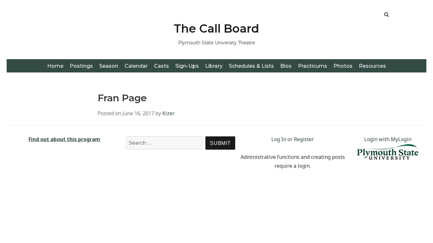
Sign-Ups (187, 66)
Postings (81, 66)
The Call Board (216, 28)
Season (108, 66)
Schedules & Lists (251, 66)
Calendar (136, 66)
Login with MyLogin (387, 139)
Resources (372, 66)
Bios (286, 66)
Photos (342, 66)
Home (55, 66)
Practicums (312, 66)
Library (214, 66)
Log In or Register (292, 139)
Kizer (168, 113)
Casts (161, 66)
